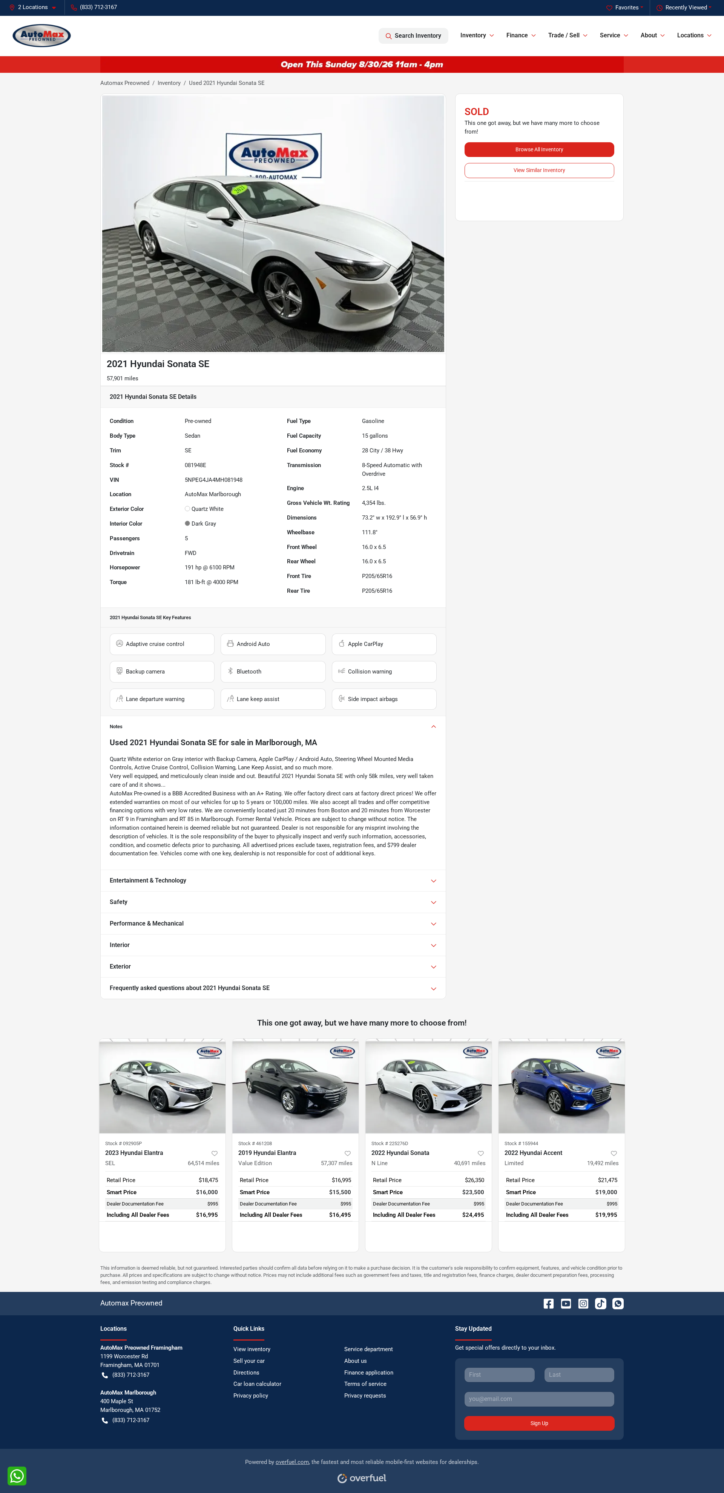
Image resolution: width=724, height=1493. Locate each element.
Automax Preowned (124, 83)
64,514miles (203, 1163)
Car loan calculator (257, 1384)
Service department (368, 1349)
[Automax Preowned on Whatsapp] (615, 1303)
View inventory (251, 1349)
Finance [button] (517, 35)
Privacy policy (250, 1395)
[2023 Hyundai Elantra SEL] (162, 1086)
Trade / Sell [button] (564, 35)
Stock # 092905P (123, 1143)
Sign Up (539, 1423)
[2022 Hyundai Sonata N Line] (428, 1086)
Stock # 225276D (389, 1143)
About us (355, 1361)
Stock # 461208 (255, 1143)
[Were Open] (362, 64)
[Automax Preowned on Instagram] (580, 1303)
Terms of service (365, 1384)
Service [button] (610, 35)
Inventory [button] (473, 35)
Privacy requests (365, 1395)
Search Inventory (418, 35)
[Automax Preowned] (42, 36)
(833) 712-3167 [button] (98, 7)
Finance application (368, 1372)
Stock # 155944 (521, 1143)
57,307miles (337, 1163)
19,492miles (603, 1163)
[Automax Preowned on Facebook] (545, 1303)
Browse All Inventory (539, 149)
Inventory (169, 83)
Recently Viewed (686, 7)
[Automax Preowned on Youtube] (563, 1303)
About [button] (649, 35)
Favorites (627, 7)
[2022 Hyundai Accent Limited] (562, 1086)
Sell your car (249, 1361)
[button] (35, 7)
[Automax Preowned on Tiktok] (597, 1303)
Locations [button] (690, 35)
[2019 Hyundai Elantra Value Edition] (295, 1086)
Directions (246, 1372)
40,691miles (470, 1163)
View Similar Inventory (539, 170)
